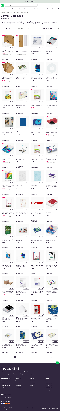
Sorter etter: (45, 28)
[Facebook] (32, 149)
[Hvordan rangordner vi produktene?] (40, 29)
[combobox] (21, 5)
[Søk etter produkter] (35, 5)
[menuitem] (5, 8)
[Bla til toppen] (57, 103)
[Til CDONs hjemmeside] (2, 5)
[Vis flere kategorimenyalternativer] (58, 8)
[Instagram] (28, 149)
